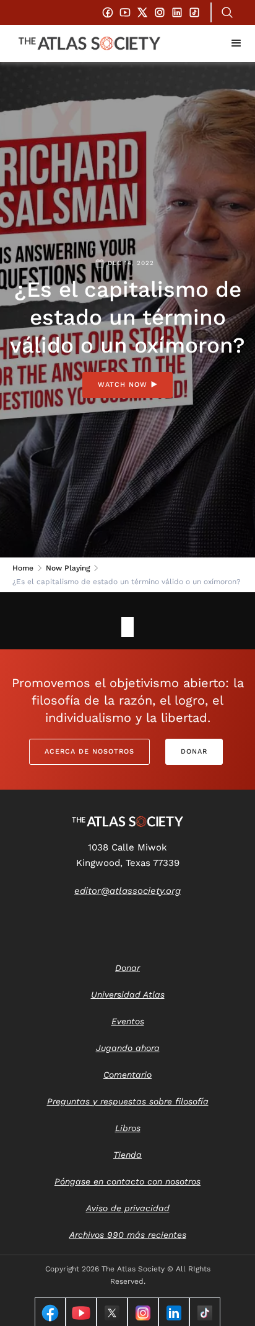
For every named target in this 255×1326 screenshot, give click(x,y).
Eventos (127, 1021)
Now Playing (68, 568)
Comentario (127, 1075)
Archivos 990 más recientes (127, 1235)
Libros (127, 1128)
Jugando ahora (128, 1048)
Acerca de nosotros (89, 751)
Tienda (127, 1155)
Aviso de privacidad (128, 1208)
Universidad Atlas (128, 994)
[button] (236, 43)
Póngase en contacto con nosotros (127, 1181)
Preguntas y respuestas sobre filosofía (128, 1101)
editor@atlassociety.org (127, 890)
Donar (194, 751)
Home (22, 568)
